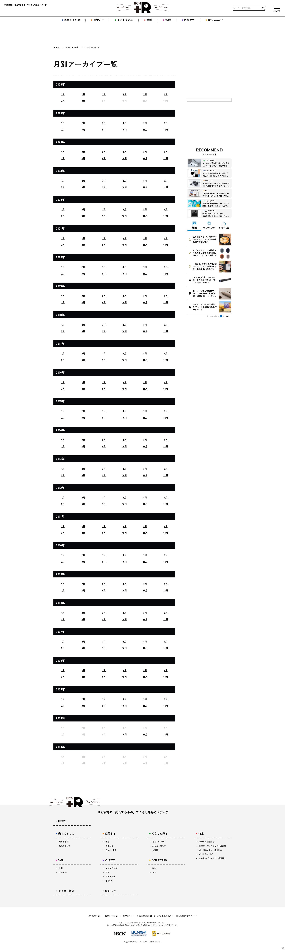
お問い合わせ (111, 915)
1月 (63, 94)
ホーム (56, 47)
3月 (104, 94)
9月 (104, 129)
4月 (124, 94)
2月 (83, 94)
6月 (166, 94)
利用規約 (127, 915)
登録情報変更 (143, 915)
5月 (145, 94)
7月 (63, 100)
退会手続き (162, 915)
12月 (165, 129)
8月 (83, 100)
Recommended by (213, 316)
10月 (124, 129)
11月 (145, 129)
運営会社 (93, 915)
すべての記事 (72, 47)
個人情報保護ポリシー (186, 915)
